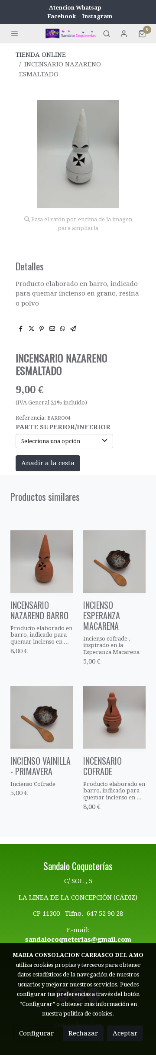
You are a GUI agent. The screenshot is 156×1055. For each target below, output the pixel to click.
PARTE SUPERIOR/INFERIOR (63, 427)
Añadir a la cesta (48, 463)
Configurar (36, 1033)
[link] (71, 33)
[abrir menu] (15, 33)
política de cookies (87, 1013)
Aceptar (125, 1033)
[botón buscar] (106, 33)
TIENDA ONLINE (41, 55)
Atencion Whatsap (75, 7)
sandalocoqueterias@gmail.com (78, 939)
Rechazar (83, 1033)
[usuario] (124, 33)
